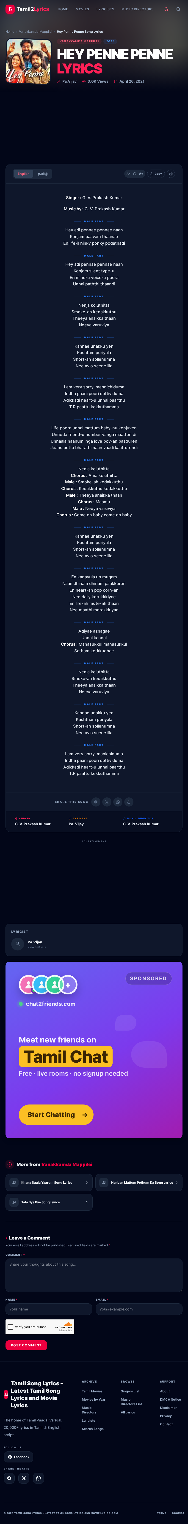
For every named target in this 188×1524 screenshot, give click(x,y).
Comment (15, 1254)
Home (63, 9)
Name (12, 1299)
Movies (82, 9)
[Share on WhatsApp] (117, 802)
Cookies (178, 1513)
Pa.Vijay (69, 81)
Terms (161, 1513)
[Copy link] (128, 802)
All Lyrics (128, 1412)
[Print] (171, 174)
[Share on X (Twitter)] (106, 802)
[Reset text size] (135, 174)
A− (128, 173)
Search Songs (93, 1429)
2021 (110, 41)
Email (102, 1299)
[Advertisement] (94, 126)
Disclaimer (168, 1408)
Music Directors (138, 9)
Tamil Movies (92, 1391)
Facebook (21, 1457)
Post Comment (26, 1345)
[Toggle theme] (166, 9)
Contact (166, 1424)
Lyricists (105, 9)
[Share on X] (23, 1478)
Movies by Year (93, 1399)
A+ (141, 174)
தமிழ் (43, 174)
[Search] (178, 9)
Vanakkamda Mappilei (35, 31)
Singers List (130, 1391)
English (24, 174)
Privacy (166, 1416)
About (165, 1391)
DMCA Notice (170, 1399)
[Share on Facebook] (95, 802)
